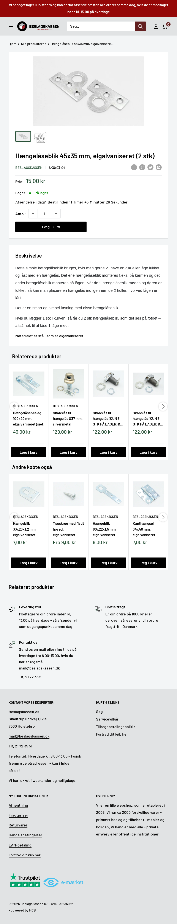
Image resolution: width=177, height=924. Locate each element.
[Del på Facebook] (134, 167)
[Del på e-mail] (159, 167)
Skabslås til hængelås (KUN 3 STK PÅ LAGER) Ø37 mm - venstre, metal (108, 418)
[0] (165, 26)
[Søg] (140, 26)
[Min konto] (156, 26)
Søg (99, 711)
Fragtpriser (18, 815)
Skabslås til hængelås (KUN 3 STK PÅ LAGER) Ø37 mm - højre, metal (148, 418)
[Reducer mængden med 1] (33, 213)
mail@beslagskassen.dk (29, 736)
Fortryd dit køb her (112, 734)
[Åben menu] (11, 26)
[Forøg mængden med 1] (55, 213)
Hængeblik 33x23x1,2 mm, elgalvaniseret (25, 529)
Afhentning (18, 805)
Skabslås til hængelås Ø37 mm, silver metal (68, 418)
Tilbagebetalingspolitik (115, 726)
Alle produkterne (33, 44)
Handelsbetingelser (25, 834)
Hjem (12, 44)
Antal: (20, 213)
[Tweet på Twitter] (150, 167)
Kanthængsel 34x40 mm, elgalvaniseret (144, 529)
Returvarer (18, 825)
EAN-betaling (20, 845)
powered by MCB (23, 910)
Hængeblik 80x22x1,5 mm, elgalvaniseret (105, 529)
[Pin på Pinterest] (142, 167)
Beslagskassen (29, 167)
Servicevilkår (107, 719)
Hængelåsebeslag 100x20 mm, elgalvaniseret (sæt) (28, 418)
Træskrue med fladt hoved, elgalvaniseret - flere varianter (68, 529)
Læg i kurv (51, 226)
